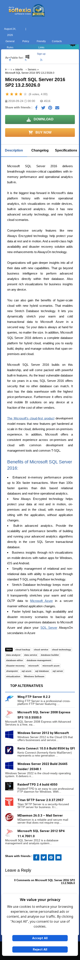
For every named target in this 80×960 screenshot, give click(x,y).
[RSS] (41, 60)
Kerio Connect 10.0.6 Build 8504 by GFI (46, 748)
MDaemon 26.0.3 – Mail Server (40, 815)
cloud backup (22, 649)
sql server (58, 671)
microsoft (33, 665)
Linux (40, 75)
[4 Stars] (21, 94)
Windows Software (34, 676)
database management (39, 660)
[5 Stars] (25, 94)
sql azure (26, 671)
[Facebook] (10, 60)
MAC (24, 75)
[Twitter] (26, 60)
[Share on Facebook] (36, 109)
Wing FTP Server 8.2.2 (33, 697)
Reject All (40, 949)
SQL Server (48, 627)
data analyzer (13, 655)
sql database (42, 671)
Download (43, 119)
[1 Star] (7, 94)
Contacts (57, 41)
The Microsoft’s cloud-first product (30, 418)
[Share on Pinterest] (50, 109)
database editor (14, 660)
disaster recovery (15, 665)
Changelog (40, 150)
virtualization (13, 676)
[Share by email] (57, 109)
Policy (25, 41)
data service (30, 655)
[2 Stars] (12, 94)
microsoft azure (50, 665)
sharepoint (12, 671)
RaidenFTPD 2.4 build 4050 (37, 784)
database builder (50, 655)
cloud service (41, 649)
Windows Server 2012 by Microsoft (43, 733)
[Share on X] (43, 109)
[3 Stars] (16, 94)
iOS (56, 75)
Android (71, 75)
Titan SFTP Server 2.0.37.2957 (40, 800)
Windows (9, 75)
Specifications (66, 150)
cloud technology (61, 649)
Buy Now (43, 132)
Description (14, 150)
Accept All (40, 938)
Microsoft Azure (41, 601)
